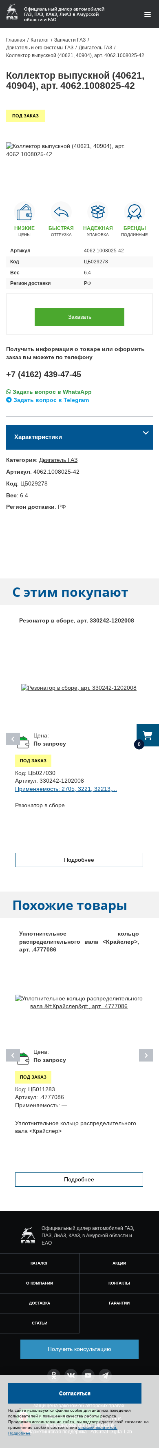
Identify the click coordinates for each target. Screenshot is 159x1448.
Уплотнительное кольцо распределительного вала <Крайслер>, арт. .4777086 (79, 941)
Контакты (119, 1283)
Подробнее (79, 859)
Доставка (39, 1303)
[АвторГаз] (27, 1235)
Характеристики (38, 436)
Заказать (79, 316)
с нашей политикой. (97, 1427)
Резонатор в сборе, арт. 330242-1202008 (76, 620)
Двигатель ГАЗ (58, 460)
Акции (119, 1263)
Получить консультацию (79, 1349)
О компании (39, 1283)
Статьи (39, 1323)
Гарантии (119, 1303)
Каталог (40, 1263)
